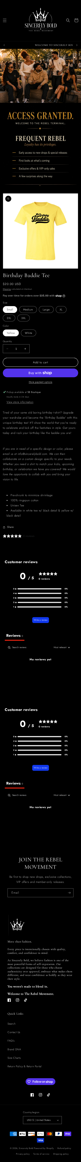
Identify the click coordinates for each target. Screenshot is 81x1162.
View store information (20, 402)
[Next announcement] (77, 45)
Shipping (7, 289)
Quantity (7, 341)
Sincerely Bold (26, 1148)
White (28, 333)
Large (46, 309)
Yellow (11, 333)
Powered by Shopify (44, 1148)
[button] (5, 20)
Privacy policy (23, 1153)
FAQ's (11, 1041)
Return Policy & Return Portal (24, 1066)
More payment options (40, 382)
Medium (28, 309)
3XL (23, 318)
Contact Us (14, 1032)
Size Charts (14, 1058)
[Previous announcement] (4, 45)
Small (10, 309)
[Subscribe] (69, 892)
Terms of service (41, 1153)
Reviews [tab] (14, 635)
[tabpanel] (40, 672)
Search (12, 1024)
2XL (9, 318)
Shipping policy (61, 1153)
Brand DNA (14, 1049)
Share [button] (10, 527)
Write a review (40, 620)
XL (61, 309)
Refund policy (64, 1148)
